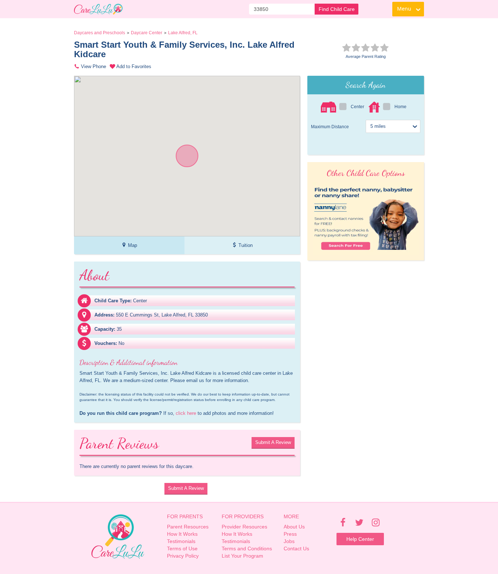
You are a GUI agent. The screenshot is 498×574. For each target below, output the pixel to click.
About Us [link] (294, 527)
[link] (98, 9)
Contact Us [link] (296, 548)
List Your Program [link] (242, 556)
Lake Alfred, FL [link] (183, 32)
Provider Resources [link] (244, 527)
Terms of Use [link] (182, 548)
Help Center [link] (360, 539)
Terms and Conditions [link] (247, 548)
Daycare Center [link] (146, 32)
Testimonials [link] (181, 541)
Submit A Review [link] (273, 442)
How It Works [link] (182, 534)
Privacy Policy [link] (183, 556)
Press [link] (290, 534)
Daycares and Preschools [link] (99, 32)
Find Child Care (337, 9)
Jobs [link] (289, 541)
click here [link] (186, 413)
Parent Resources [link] (188, 527)
